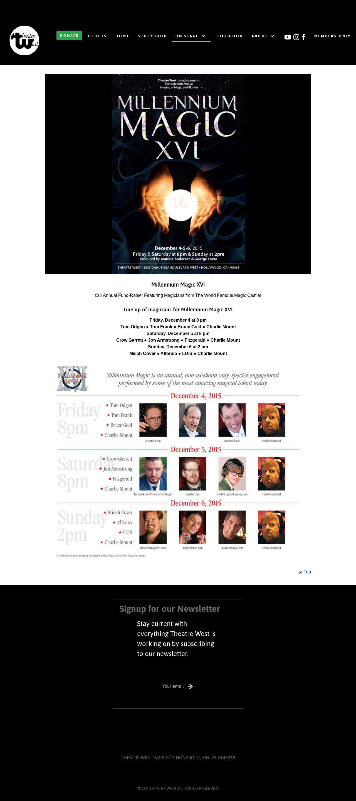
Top (307, 572)
